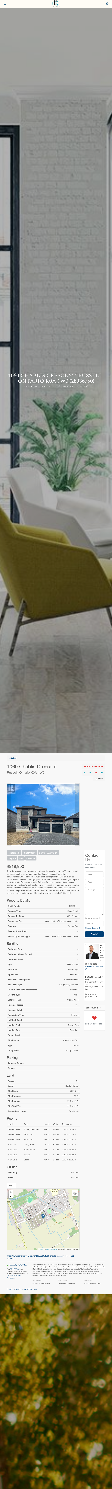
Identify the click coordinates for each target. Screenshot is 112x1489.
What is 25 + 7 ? (92, 918)
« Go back (13, 758)
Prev (9, 814)
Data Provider (62, 1280)
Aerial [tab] (11, 1185)
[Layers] (75, 1193)
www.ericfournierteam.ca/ (94, 967)
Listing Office (88, 1280)
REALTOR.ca (14, 1269)
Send (93, 934)
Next (77, 814)
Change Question (92, 928)
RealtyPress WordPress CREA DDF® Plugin (22, 1289)
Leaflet (41, 1249)
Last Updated (37, 1280)
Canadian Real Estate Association (14, 1277)
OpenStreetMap (51, 1249)
